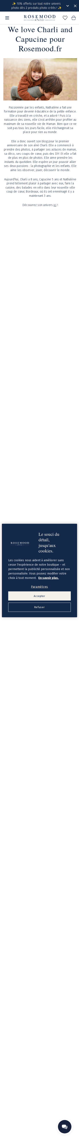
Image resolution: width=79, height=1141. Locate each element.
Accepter (39, 595)
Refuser (39, 607)
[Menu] (7, 18)
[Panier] (73, 18)
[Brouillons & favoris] (65, 18)
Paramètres (39, 587)
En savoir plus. (48, 578)
